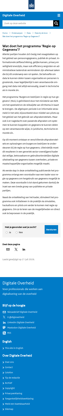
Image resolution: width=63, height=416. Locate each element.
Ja (9, 232)
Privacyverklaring (13, 393)
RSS (9, 332)
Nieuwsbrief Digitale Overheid (22, 312)
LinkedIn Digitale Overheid (20, 322)
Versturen (51, 229)
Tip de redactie (12, 377)
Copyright (10, 388)
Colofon (9, 372)
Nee (20, 232)
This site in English (14, 348)
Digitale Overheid (13, 15)
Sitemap (9, 409)
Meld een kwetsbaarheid (17, 403)
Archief (8, 383)
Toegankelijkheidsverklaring (19, 398)
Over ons (9, 362)
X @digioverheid (15, 317)
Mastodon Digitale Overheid (21, 327)
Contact (9, 367)
